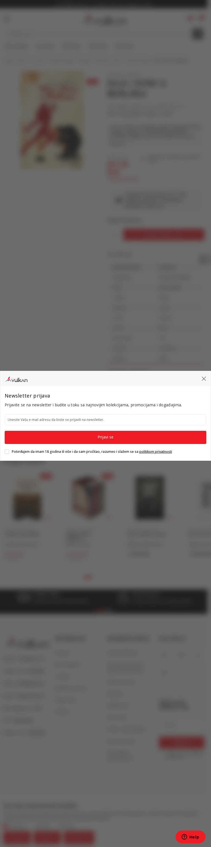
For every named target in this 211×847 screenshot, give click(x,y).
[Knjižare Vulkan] (16, 378)
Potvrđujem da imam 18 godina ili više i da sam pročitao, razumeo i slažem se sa (92, 451)
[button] (204, 378)
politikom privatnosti (155, 451)
